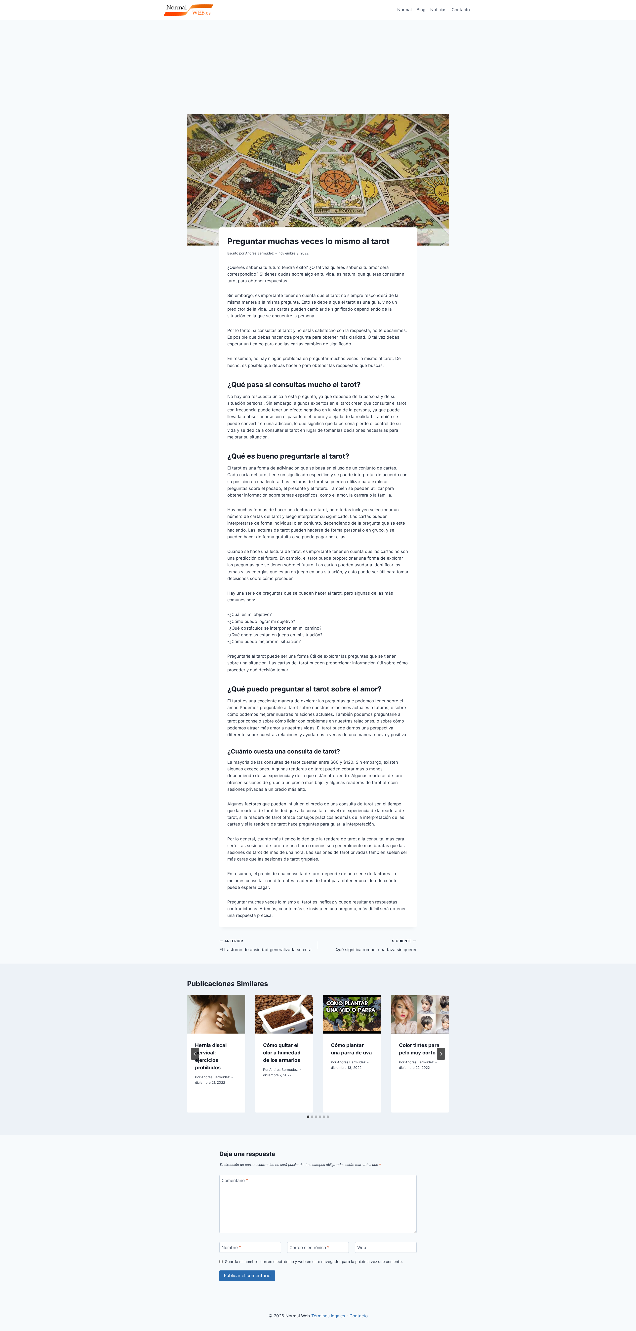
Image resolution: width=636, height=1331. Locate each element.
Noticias (438, 9)
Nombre (231, 1247)
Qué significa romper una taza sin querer (376, 945)
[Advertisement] (318, 57)
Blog (421, 9)
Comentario (235, 1180)
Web (361, 1247)
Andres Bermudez (215, 1077)
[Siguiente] (441, 1054)
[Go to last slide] (195, 1054)
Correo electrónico (309, 1247)
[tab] (308, 1116)
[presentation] (216, 1014)
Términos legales (328, 1315)
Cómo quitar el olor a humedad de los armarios (282, 1052)
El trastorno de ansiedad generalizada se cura (265, 945)
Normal (404, 9)
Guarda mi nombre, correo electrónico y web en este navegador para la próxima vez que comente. (314, 1261)
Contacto (461, 9)
